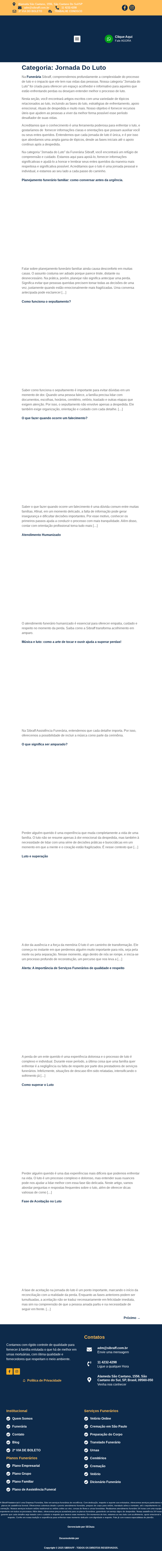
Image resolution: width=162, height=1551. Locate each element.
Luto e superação (35, 856)
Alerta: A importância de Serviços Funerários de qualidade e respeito (73, 968)
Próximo (132, 1318)
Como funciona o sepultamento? (46, 301)
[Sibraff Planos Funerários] (25, 38)
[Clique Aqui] (109, 39)
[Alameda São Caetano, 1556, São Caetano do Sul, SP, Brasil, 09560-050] (89, 1380)
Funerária (34, 76)
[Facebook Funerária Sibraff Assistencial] (9, 1371)
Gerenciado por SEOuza (81, 1526)
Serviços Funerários (101, 1411)
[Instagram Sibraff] (132, 8)
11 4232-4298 (107, 1362)
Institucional (16, 1411)
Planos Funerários (21, 1458)
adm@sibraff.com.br (112, 1348)
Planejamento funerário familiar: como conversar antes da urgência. (72, 180)
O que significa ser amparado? (45, 744)
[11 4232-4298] (89, 1364)
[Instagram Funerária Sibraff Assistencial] (17, 1371)
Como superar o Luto (38, 1084)
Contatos (94, 1337)
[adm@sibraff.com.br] (89, 1349)
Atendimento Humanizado (41, 534)
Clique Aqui (123, 36)
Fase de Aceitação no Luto (42, 1201)
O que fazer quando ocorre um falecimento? (55, 418)
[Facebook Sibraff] (125, 8)
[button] (77, 39)
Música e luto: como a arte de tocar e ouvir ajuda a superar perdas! (71, 642)
